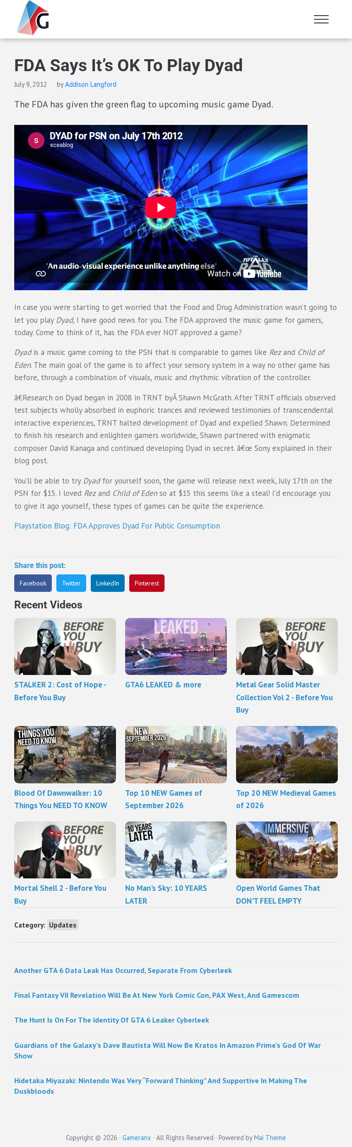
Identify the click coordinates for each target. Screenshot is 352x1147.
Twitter (71, 583)
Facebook (33, 583)
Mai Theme (270, 1137)
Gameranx (136, 1137)
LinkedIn (107, 583)
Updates (63, 924)
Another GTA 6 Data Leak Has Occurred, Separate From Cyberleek (123, 970)
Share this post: (40, 565)
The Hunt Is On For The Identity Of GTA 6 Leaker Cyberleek (111, 1019)
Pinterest (147, 583)
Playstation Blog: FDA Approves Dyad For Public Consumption (117, 526)
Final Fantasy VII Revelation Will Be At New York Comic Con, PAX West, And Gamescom (156, 995)
